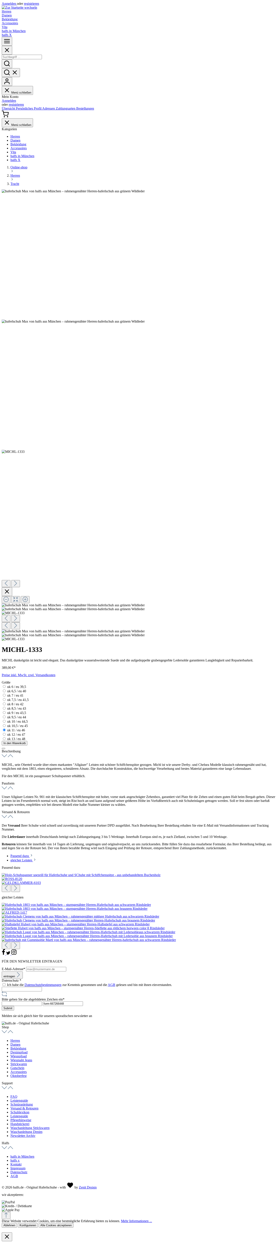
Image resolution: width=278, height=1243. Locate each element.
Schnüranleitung (21, 1104)
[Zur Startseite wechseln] (19, 7)
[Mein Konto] (7, 81)
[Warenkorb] (5, 116)
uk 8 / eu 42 (15, 704)
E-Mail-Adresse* (14, 969)
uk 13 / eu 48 (16, 739)
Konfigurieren (28, 1225)
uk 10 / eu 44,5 (17, 721)
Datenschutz (18, 1172)
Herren (15, 1040)
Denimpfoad (19, 1052)
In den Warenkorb (14, 743)
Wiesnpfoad (18, 1056)
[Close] (7, 50)
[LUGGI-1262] (88, 932)
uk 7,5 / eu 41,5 (18, 700)
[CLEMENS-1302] (80, 916)
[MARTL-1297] (89, 940)
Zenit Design (88, 1187)
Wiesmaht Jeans (21, 1060)
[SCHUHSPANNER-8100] (81, 875)
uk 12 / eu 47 (16, 734)
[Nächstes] (15, 583)
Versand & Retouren (24, 1108)
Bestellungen (85, 108)
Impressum (17, 1168)
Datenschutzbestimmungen (43, 985)
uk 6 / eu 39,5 (16, 687)
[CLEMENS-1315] (78, 920)
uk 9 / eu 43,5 (16, 713)
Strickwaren (18, 1064)
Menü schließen (21, 92)
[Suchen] (7, 63)
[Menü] (7, 41)
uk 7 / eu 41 (15, 695)
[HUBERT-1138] (76, 924)
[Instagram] (14, 954)
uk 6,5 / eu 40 (16, 691)
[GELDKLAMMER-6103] (21, 883)
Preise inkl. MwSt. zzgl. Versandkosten (28, 675)
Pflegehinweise (20, 1120)
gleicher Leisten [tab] (21, 860)
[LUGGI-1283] (87, 936)
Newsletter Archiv (22, 1135)
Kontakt (16, 1164)
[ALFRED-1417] (14, 912)
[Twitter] (8, 954)
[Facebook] (4, 954)
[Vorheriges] (6, 583)
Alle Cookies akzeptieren (56, 1225)
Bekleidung (18, 1048)
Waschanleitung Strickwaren (30, 1128)
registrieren (31, 3)
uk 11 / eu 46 (16, 730)
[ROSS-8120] (12, 879)
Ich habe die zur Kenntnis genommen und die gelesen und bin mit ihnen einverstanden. (89, 985)
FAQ (13, 1096)
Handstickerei (19, 1124)
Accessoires (18, 1072)
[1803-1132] (76, 905)
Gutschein (17, 1068)
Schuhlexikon (19, 1112)
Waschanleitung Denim (26, 1132)
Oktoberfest (18, 1076)
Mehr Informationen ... (136, 1221)
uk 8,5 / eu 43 (16, 708)
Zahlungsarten (66, 108)
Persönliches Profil (29, 108)
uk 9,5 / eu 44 (16, 717)
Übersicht (9, 108)
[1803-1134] (74, 908)
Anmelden (9, 3)
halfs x (15, 1160)
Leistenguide (19, 1100)
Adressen (49, 108)
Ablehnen (9, 1225)
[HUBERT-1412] (83, 928)
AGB (111, 985)
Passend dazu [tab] (20, 856)
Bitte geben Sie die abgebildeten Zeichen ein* (33, 999)
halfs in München (22, 1156)
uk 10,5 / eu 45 (17, 726)
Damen (15, 1044)
